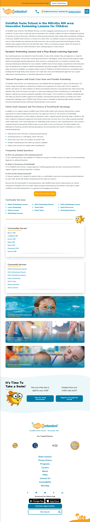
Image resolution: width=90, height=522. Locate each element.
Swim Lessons (45, 456)
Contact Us (45, 478)
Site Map (45, 485)
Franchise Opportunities (45, 506)
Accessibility (45, 482)
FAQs (45, 474)
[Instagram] (36, 493)
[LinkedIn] (62, 493)
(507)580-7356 (37, 11)
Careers (45, 467)
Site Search (45, 512)
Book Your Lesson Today (45, 194)
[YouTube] (45, 493)
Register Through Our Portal (69, 398)
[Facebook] (27, 493)
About (45, 471)
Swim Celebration (59, 3)
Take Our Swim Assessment (40, 398)
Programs (45, 464)
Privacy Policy (45, 460)
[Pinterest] (53, 493)
